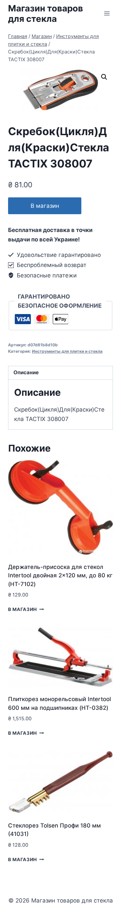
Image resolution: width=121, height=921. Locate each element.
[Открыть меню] (106, 13)
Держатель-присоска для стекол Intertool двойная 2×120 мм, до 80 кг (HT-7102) (60, 575)
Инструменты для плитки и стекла (67, 351)
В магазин (45, 205)
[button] (104, 77)
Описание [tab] (26, 372)
